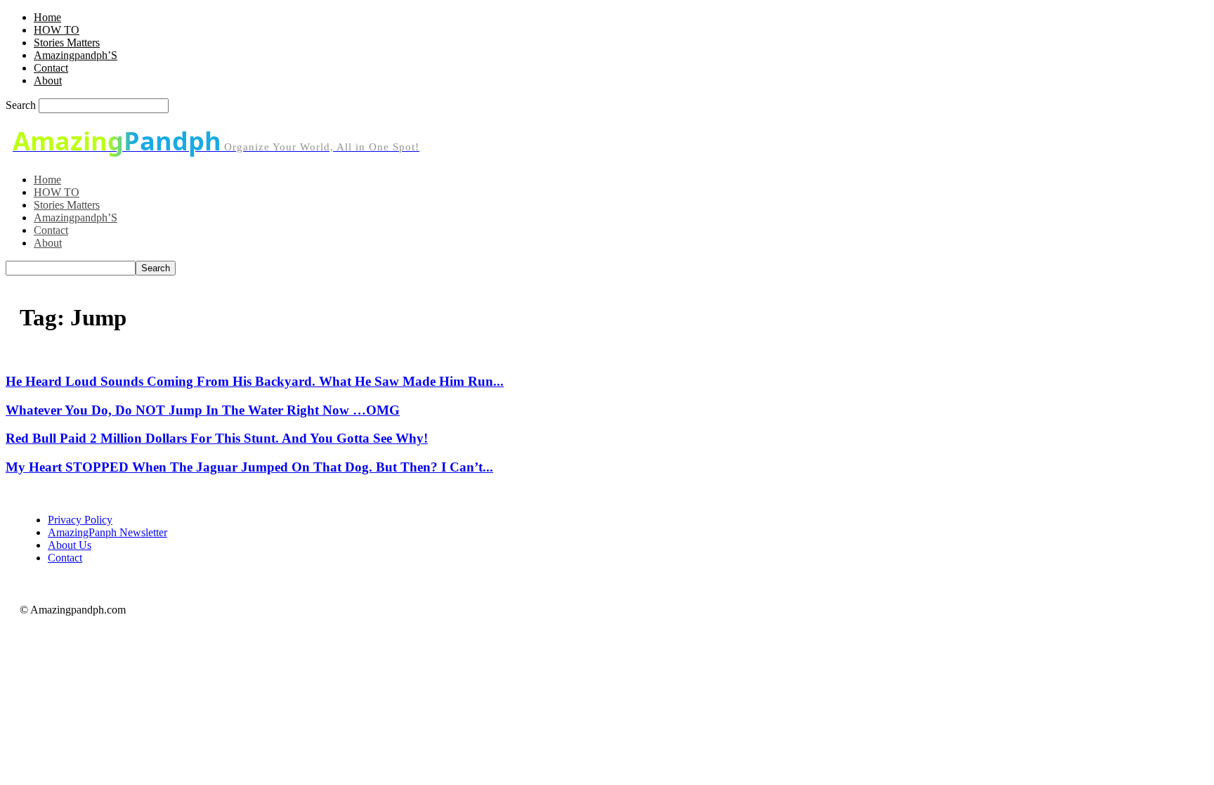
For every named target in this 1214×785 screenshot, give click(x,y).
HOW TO (56, 30)
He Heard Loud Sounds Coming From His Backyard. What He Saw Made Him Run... (255, 381)
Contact (51, 68)
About (48, 80)
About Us (69, 545)
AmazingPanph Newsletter (107, 532)
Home (47, 17)
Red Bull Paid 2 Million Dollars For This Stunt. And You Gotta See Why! (217, 438)
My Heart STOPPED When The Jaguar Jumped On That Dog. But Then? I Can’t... (249, 467)
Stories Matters (67, 42)
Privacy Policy (80, 520)
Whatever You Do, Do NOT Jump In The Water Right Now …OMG (203, 410)
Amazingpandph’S (75, 55)
